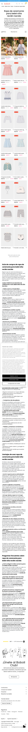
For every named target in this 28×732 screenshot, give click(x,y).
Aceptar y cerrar (14, 376)
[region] (14, 365)
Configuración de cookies (14, 383)
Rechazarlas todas (13, 379)
